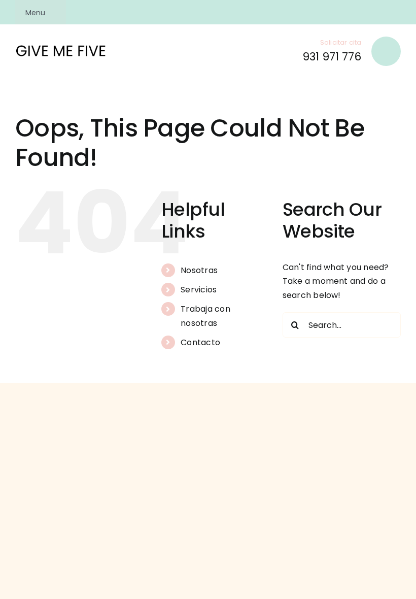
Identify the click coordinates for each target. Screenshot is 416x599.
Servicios (199, 289)
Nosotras (199, 270)
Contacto (200, 342)
